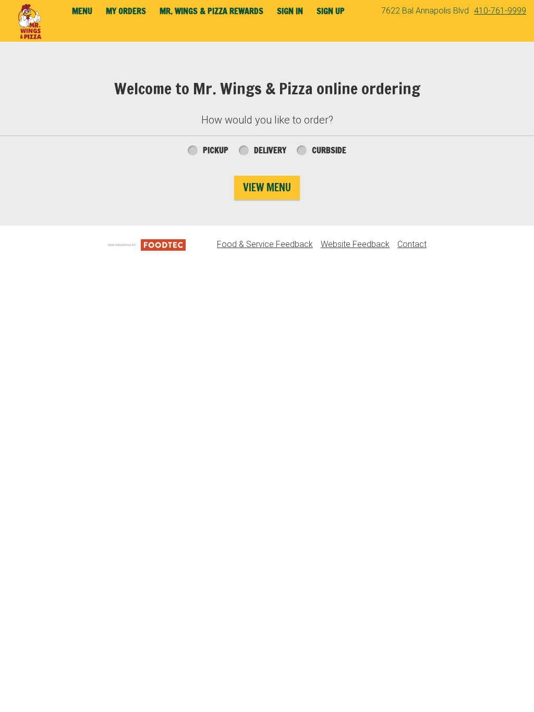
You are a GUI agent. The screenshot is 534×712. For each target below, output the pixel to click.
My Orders (126, 11)
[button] (30, 22)
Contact (412, 244)
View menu (267, 187)
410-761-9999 (500, 11)
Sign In (290, 11)
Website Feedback (355, 244)
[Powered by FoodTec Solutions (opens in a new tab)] (146, 244)
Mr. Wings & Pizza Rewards (211, 11)
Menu (82, 11)
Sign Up (331, 11)
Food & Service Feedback (265, 244)
